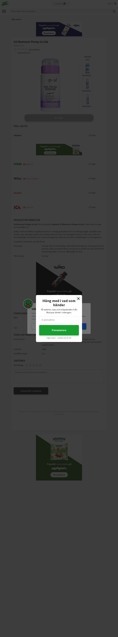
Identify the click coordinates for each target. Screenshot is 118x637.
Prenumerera (59, 330)
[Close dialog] (78, 298)
